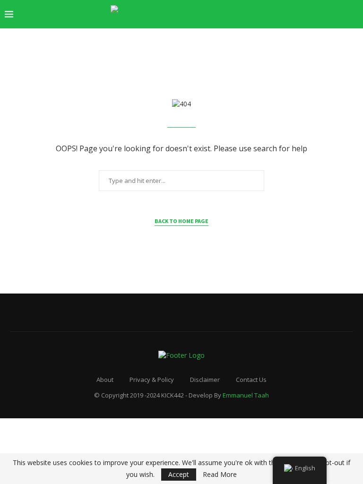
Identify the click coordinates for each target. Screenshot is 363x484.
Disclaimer (205, 379)
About (104, 379)
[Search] (353, 14)
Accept (178, 474)
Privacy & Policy (152, 379)
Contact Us (251, 379)
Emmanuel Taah (246, 395)
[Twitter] (306, 14)
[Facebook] (296, 14)
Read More (220, 474)
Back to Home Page (181, 221)
